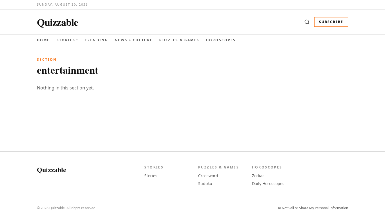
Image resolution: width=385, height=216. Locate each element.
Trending (96, 40)
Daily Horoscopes (268, 183)
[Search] (307, 22)
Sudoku (205, 183)
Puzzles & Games (179, 40)
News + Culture (133, 40)
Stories (67, 40)
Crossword (208, 175)
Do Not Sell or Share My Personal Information (312, 208)
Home (43, 40)
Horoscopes (221, 40)
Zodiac (258, 175)
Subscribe (331, 21)
